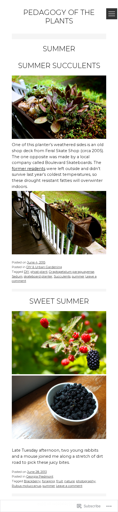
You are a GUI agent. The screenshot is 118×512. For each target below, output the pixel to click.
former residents (28, 168)
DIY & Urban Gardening (44, 267)
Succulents (62, 276)
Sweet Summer (59, 301)
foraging (48, 481)
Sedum (17, 276)
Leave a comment (69, 486)
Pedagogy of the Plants (59, 16)
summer (78, 276)
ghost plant (38, 272)
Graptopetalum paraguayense (71, 272)
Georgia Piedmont (39, 476)
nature (69, 481)
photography (85, 481)
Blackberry (32, 481)
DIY (26, 272)
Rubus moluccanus (26, 486)
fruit (59, 481)
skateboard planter (38, 276)
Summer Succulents (59, 65)
